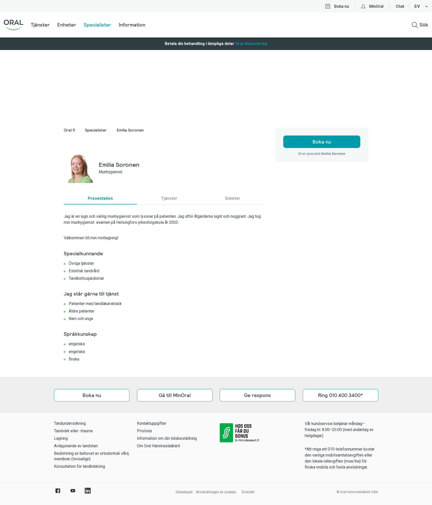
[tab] (100, 198)
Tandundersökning (70, 423)
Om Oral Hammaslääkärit (158, 446)
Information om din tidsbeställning (167, 438)
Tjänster (40, 25)
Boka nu (341, 6)
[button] (421, 6)
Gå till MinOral (174, 395)
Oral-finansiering (251, 43)
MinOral (376, 6)
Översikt (248, 492)
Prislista (144, 430)
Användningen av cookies (216, 492)
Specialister (97, 25)
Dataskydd (184, 492)
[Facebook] (58, 493)
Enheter (66, 25)
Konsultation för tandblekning (79, 466)
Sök (423, 25)
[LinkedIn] (88, 493)
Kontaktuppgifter (151, 423)
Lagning (61, 438)
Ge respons (257, 395)
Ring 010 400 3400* (340, 395)
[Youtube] (72, 493)
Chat (400, 6)
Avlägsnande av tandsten (76, 446)
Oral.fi (69, 130)
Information (132, 25)
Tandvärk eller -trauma (73, 430)
